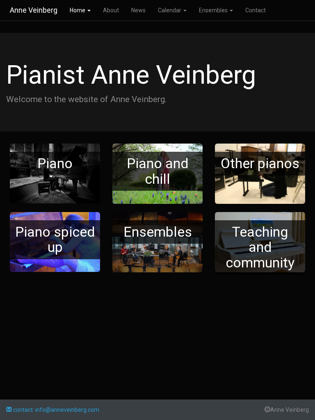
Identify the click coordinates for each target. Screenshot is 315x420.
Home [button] (78, 10)
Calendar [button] (170, 10)
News (138, 10)
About (111, 10)
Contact (255, 10)
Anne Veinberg (33, 10)
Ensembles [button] (214, 10)
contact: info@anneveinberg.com (55, 409)
